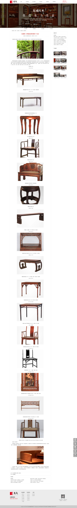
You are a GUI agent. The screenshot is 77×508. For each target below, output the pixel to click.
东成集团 (27, 1)
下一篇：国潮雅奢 (12, 474)
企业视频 (42, 28)
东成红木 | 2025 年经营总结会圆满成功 (59, 39)
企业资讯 (40, 1)
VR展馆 (23, 501)
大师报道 (34, 28)
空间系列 (28, 492)
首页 (21, 1)
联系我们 (54, 1)
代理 (33, 492)
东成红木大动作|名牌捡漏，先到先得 (16, 482)
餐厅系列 (28, 495)
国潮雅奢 (12, 478)
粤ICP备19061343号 (42, 506)
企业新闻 (25, 28)
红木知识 (51, 28)
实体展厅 (47, 1)
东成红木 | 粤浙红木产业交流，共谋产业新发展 (36, 481)
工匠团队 (23, 495)
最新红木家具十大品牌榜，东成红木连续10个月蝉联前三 (38, 478)
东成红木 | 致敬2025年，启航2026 (35, 482)
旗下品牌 (34, 1)
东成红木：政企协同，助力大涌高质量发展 (16, 481)
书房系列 (28, 498)
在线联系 (33, 495)
